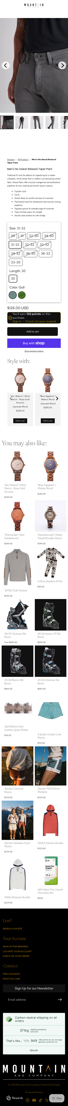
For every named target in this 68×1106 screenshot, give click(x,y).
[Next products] (57, 398)
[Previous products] (11, 398)
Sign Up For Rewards (15, 946)
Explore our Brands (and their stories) (33, 15)
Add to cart (20, 421)
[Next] (62, 65)
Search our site (12, 928)
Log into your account (17, 951)
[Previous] (6, 65)
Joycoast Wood (20, 406)
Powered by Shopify (50, 1084)
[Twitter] (47, 1100)
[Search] (12, 5)
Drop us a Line (11, 978)
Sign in (17, 321)
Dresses (10, 159)
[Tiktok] (40, 1100)
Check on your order (16, 956)
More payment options (34, 351)
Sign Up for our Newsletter (34, 988)
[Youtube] (34, 1100)
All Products (23, 159)
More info (34, 1050)
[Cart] (64, 5)
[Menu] (4, 5)
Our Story (7, 15)
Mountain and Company (28, 1084)
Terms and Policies (34, 1092)
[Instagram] (27, 1100)
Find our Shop (11, 974)
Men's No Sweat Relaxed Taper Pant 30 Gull (22, 19)
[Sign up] (60, 999)
